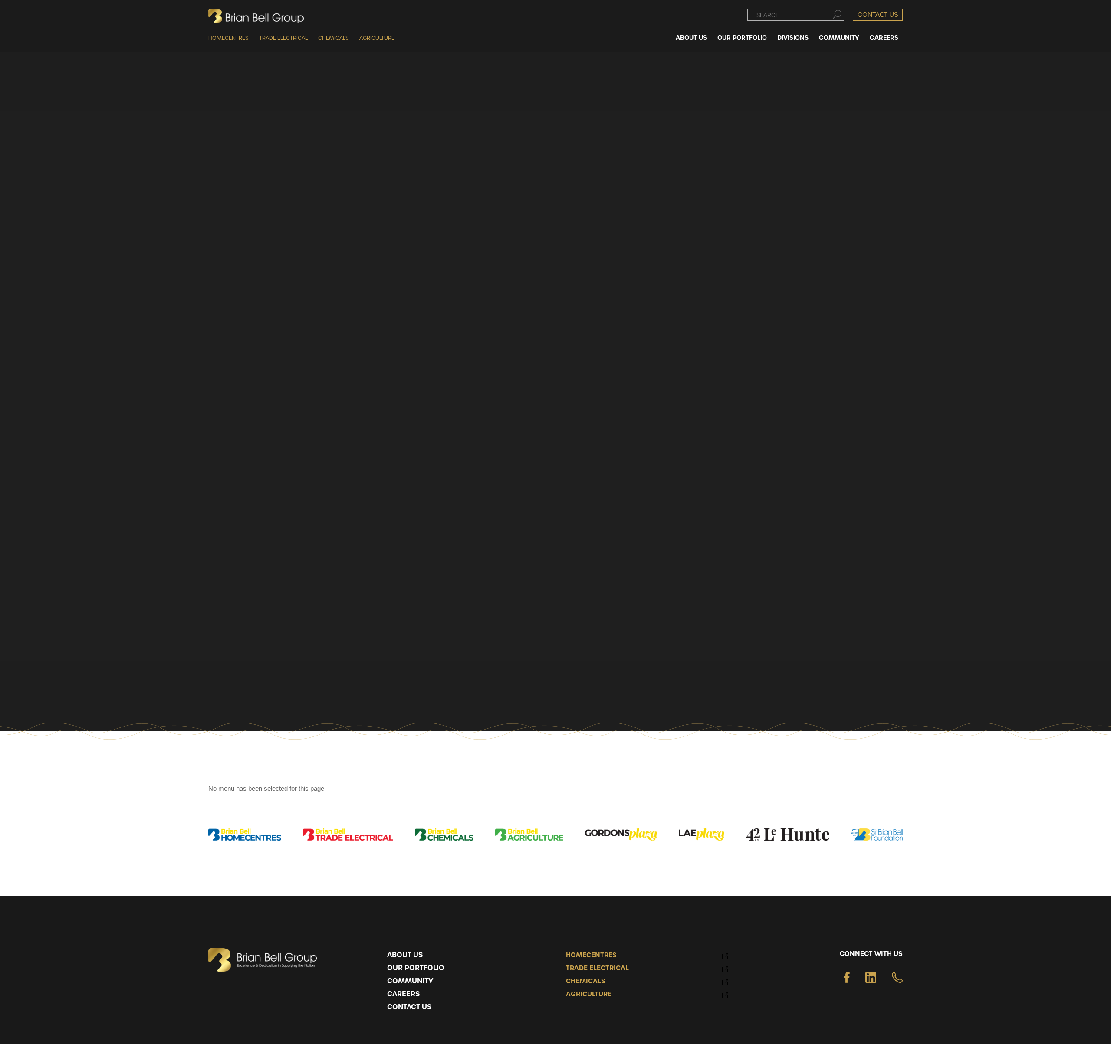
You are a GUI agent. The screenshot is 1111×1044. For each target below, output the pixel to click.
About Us (405, 955)
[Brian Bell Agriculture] (529, 836)
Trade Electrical (283, 38)
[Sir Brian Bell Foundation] (877, 836)
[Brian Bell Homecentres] (244, 836)
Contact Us (878, 14)
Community (410, 981)
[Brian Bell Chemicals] (444, 836)
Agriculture (376, 38)
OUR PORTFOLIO (742, 37)
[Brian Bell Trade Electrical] (348, 836)
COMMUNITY (839, 37)
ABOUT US (691, 37)
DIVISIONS (793, 37)
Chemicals (333, 38)
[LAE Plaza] (701, 836)
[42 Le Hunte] (787, 836)
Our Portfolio (415, 968)
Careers (403, 994)
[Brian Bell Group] (256, 16)
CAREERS (884, 37)
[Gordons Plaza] (621, 836)
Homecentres (228, 38)
